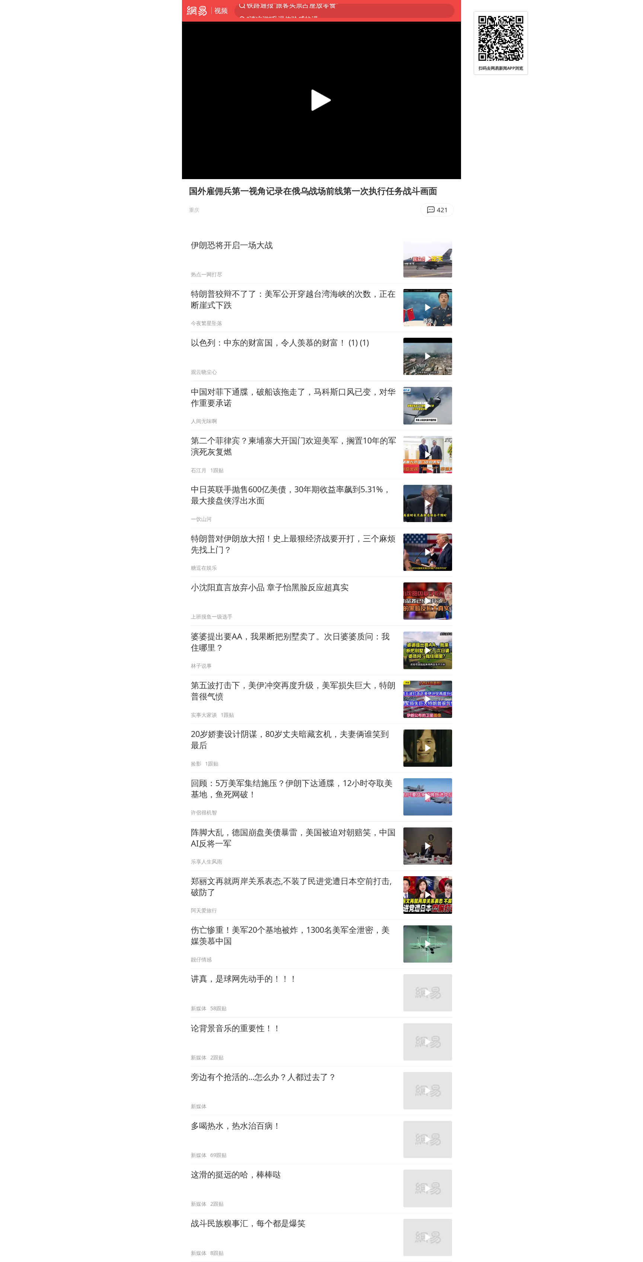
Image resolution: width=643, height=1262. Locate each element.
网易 (196, 11)
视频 (221, 10)
